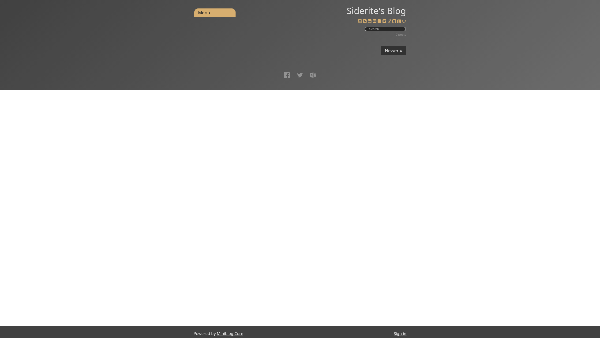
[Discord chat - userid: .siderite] (360, 21)
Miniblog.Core (230, 333)
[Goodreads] (399, 21)
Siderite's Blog (376, 10)
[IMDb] (374, 21)
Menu (204, 13)
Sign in (400, 333)
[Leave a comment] (404, 21)
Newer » (393, 51)
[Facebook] (379, 21)
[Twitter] (384, 21)
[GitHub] (394, 21)
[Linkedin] (369, 21)
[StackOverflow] (389, 21)
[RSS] (365, 21)
